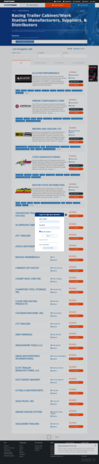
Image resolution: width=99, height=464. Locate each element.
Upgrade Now (67, 1)
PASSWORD (42, 225)
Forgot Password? (43, 240)
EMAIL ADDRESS (43, 219)
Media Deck (76, 1)
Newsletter (57, 1)
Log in (48, 236)
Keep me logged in (46, 231)
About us (86, 1)
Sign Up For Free (48, 248)
